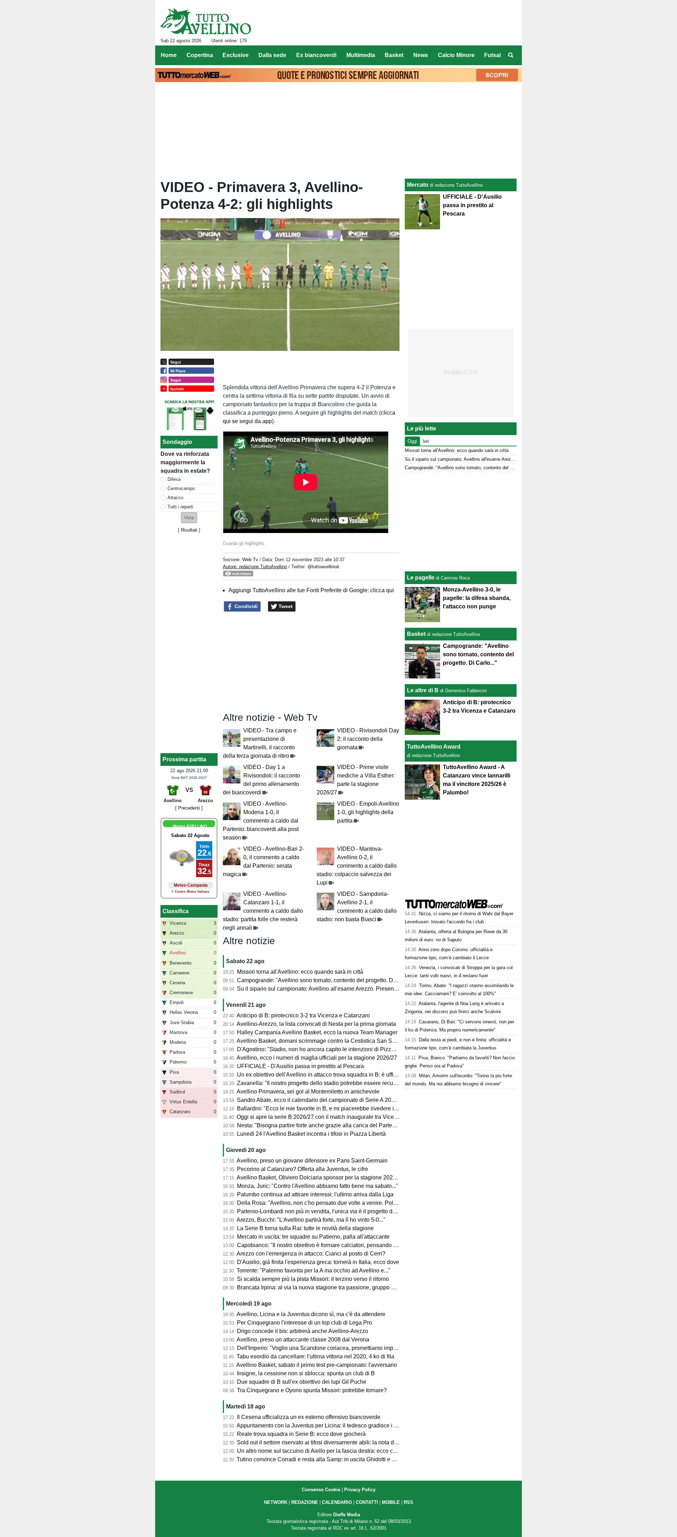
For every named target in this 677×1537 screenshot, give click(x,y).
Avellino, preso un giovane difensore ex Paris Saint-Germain (312, 1161)
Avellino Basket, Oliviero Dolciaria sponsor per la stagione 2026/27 (320, 1177)
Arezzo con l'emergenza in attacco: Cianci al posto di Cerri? (311, 1254)
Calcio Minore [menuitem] (456, 55)
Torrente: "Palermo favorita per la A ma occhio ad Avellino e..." (313, 1270)
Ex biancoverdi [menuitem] (316, 55)
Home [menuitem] (169, 55)
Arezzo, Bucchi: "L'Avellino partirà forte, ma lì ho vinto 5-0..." (311, 1220)
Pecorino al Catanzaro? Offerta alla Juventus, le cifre (302, 1169)
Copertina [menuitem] (200, 55)
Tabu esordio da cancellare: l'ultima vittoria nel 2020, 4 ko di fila (315, 1356)
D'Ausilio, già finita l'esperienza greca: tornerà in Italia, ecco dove (318, 1262)
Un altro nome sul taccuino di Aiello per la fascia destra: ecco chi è (319, 1451)
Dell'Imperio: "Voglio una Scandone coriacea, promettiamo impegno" (322, 1348)
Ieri (426, 441)
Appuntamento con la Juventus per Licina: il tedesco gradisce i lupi (320, 1425)
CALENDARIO (337, 1502)
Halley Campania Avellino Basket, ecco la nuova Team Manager (317, 1032)
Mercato (417, 185)
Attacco (175, 497)
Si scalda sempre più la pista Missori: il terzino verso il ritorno (313, 1279)
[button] (189, 517)
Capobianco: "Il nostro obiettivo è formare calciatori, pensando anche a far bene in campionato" (355, 1245)
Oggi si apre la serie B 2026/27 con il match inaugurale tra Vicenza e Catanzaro (336, 1117)
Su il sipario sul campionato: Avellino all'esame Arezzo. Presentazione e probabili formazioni (352, 989)
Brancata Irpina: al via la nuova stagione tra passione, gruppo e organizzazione (335, 1287)
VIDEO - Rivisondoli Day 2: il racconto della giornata (368, 738)
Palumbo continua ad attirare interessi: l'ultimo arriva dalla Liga (315, 1194)
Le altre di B (423, 690)
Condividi (245, 606)
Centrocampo (181, 488)
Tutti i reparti (180, 506)
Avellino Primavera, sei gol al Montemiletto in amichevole (308, 1092)
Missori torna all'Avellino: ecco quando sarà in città (300, 972)
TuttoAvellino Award (434, 747)
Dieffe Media (346, 1514)
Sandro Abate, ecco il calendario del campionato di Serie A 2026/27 (321, 1100)
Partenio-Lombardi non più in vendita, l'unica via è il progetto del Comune (328, 1211)
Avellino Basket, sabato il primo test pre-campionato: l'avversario (316, 1365)
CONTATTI (367, 1502)
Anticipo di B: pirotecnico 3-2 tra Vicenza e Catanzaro (303, 1015)
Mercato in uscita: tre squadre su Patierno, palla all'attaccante (313, 1237)
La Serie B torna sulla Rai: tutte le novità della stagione (305, 1228)
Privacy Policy (360, 1489)
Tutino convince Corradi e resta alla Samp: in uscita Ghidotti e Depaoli (324, 1459)
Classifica (176, 911)
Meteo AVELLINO (190, 826)
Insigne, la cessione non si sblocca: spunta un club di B (306, 1373)
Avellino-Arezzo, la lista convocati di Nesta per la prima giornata (316, 1024)
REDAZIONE (304, 1502)
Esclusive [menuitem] (235, 55)
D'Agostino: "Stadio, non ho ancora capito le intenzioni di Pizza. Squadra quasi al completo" (351, 1049)
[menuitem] (510, 55)
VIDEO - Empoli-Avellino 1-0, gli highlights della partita (368, 812)
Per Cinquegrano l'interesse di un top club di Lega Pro (304, 1323)
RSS (408, 1502)
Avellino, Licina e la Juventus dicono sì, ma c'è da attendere (311, 1314)
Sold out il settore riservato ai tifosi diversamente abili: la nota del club (323, 1442)
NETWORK (275, 1502)
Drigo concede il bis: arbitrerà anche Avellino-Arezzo (302, 1331)
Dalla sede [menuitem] (272, 55)
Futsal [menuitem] (492, 55)
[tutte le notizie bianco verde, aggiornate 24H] (205, 21)
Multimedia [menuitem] (360, 55)
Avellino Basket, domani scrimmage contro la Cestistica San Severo (321, 1041)
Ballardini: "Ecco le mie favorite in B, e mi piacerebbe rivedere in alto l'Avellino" (335, 1108)
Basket (416, 634)
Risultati (189, 530)
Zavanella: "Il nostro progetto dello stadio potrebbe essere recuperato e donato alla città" (347, 1083)
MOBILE (391, 1502)
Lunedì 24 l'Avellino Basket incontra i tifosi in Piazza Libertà (311, 1134)
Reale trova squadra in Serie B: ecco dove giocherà (301, 1434)
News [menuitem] (420, 55)
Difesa (174, 479)
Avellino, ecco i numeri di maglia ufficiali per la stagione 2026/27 (317, 1058)
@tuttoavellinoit (323, 566)
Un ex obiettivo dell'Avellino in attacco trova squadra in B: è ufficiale (321, 1075)
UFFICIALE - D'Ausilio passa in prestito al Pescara (300, 1066)
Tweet (285, 606)
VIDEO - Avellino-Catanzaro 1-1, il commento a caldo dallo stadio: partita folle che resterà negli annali (263, 911)
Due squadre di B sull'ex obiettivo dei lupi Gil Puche (301, 1382)
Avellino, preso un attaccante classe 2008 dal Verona (303, 1340)
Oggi (412, 441)
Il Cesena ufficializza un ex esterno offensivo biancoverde (308, 1417)
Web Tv (250, 559)
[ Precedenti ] (189, 808)
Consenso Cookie (321, 1489)
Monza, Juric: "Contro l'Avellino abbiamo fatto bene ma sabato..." (317, 1186)
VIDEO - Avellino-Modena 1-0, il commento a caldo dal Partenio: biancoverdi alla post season (261, 821)
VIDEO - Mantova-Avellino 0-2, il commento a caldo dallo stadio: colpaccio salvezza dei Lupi (357, 866)
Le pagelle (420, 578)
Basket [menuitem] (394, 55)
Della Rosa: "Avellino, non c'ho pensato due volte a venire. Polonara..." (325, 1203)
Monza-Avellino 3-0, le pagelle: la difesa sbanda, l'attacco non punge (477, 598)
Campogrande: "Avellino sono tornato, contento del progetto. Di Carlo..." (326, 980)
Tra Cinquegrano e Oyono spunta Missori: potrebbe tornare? (312, 1390)
